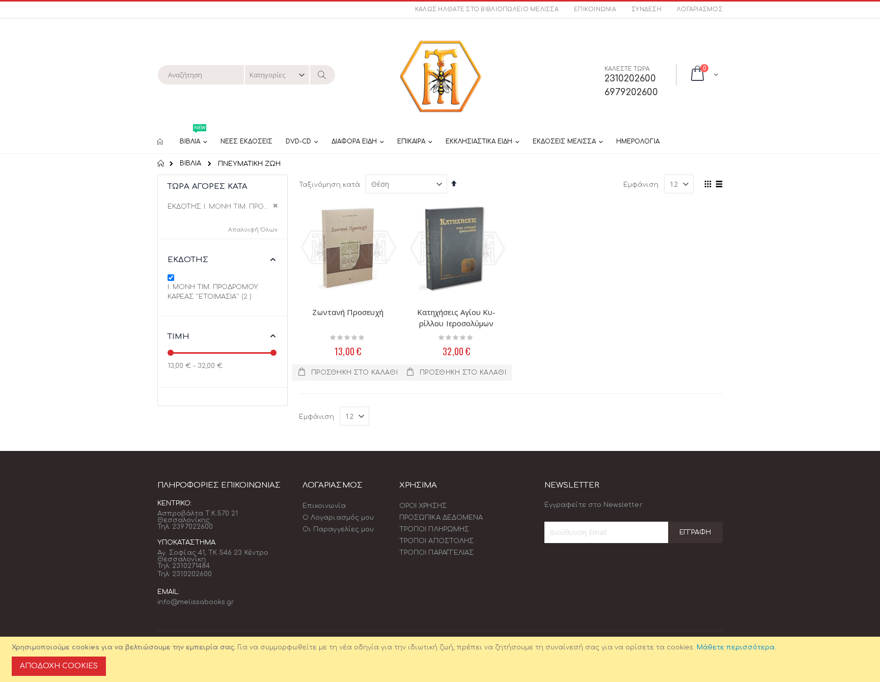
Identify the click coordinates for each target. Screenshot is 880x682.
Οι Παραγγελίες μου (338, 529)
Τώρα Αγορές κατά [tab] (208, 186)
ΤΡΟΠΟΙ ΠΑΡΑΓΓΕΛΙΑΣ (436, 552)
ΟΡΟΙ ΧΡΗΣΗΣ (423, 505)
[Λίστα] (719, 184)
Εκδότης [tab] (188, 259)
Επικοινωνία (595, 9)
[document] (441, 659)
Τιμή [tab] (179, 336)
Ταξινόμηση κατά (329, 184)
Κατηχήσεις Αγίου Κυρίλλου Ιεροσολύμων (456, 317)
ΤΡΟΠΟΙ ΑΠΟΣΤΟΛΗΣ (436, 541)
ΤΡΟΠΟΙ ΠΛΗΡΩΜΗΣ (434, 529)
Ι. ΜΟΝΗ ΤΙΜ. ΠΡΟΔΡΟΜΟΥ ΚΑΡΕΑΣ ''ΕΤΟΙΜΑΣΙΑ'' (218, 292)
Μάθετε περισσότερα (736, 647)
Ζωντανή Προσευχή (347, 312)
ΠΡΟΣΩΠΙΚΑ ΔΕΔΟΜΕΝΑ (441, 517)
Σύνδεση (646, 9)
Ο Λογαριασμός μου (338, 517)
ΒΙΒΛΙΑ (190, 163)
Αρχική (161, 163)
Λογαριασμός (700, 9)
